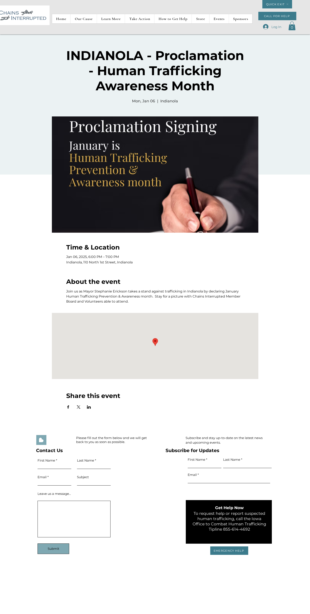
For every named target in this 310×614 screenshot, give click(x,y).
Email (42, 477)
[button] (111, 18)
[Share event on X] (79, 407)
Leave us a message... (54, 493)
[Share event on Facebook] (68, 407)
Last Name (231, 459)
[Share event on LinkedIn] (89, 407)
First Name (46, 460)
